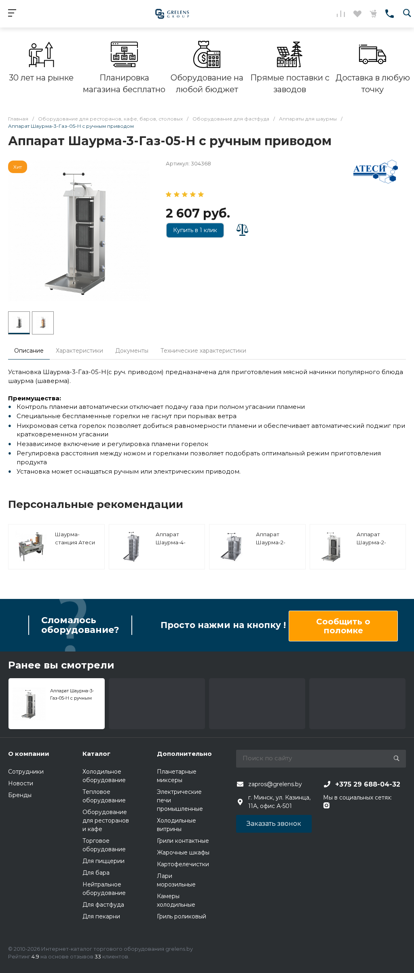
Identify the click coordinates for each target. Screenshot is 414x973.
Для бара (96, 872)
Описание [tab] (29, 350)
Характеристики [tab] (79, 350)
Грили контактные (183, 840)
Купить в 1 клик (195, 230)
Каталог (96, 753)
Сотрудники (26, 771)
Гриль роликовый (181, 916)
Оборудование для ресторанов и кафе (105, 820)
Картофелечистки (183, 864)
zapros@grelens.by (275, 784)
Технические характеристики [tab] (203, 350)
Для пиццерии (103, 861)
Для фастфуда (103, 904)
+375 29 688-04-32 (367, 784)
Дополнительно (184, 753)
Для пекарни (101, 916)
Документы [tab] (131, 350)
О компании (28, 753)
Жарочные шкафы (183, 852)
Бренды (20, 795)
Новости (20, 783)
